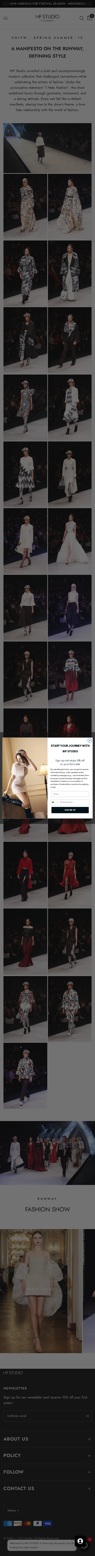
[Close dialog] (90, 740)
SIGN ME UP (70, 810)
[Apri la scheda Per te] (80, 1541)
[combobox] (55, 802)
